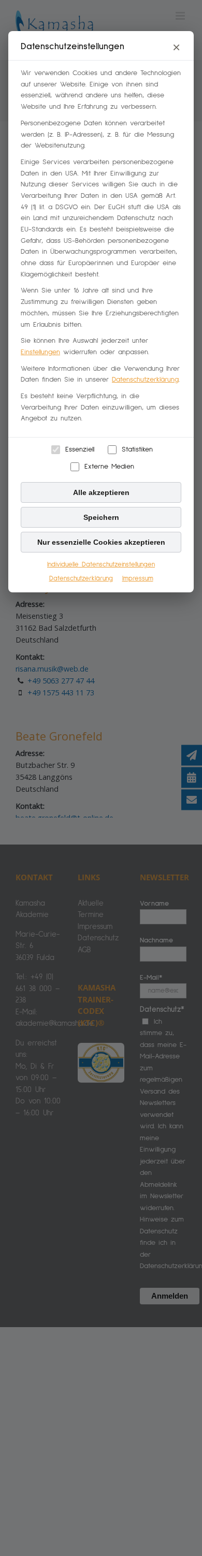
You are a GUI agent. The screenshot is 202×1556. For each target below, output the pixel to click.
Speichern (101, 517)
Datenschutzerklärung (145, 379)
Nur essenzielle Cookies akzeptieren (101, 542)
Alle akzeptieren (101, 492)
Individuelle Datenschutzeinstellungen (101, 564)
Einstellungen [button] (40, 352)
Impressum (137, 578)
